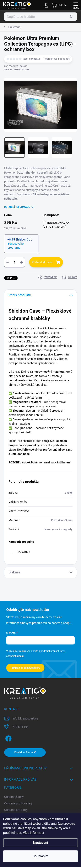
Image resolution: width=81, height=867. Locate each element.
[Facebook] (7, 737)
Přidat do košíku (42, 262)
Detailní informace (17, 207)
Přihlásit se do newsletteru (25, 667)
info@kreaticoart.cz (25, 718)
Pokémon (24, 551)
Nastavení (40, 843)
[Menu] (76, 5)
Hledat (71, 16)
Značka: (16, 69)
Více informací (33, 833)
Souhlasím (40, 856)
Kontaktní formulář (25, 752)
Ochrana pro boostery (18, 803)
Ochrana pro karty (16, 809)
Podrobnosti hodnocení (57, 58)
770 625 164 (20, 726)
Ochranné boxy (14, 796)
